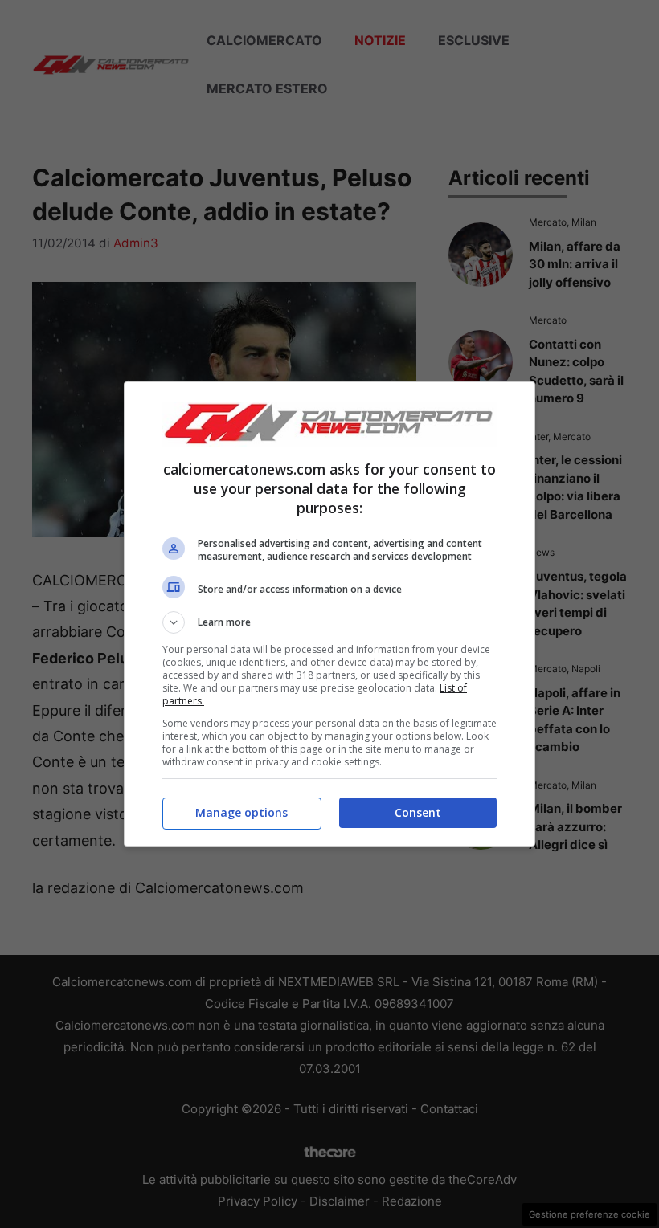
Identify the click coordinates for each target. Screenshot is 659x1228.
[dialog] (329, 614)
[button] (329, 622)
